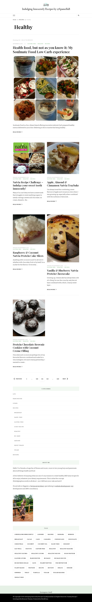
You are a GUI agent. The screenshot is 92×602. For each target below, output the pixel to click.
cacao (29, 539)
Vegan (16, 450)
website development (62, 486)
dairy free (55, 544)
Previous (19, 379)
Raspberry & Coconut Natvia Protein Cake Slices (28, 254)
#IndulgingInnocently (24, 534)
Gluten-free (31, 43)
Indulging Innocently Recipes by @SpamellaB (46, 9)
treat (27, 572)
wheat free (19, 577)
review (51, 568)
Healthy (40, 43)
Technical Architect (37, 486)
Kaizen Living (20, 558)
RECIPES (47, 43)
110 (37, 379)
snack (60, 568)
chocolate (72, 539)
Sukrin (69, 568)
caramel (47, 539)
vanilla (36, 572)
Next (64, 379)
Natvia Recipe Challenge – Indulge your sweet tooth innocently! (28, 185)
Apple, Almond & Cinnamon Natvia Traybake (63, 183)
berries (71, 534)
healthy (52, 548)
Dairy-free (18, 417)
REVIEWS (16, 455)
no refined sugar (21, 563)
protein (31, 568)
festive (29, 548)
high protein (69, 553)
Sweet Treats (19, 445)
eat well (18, 548)
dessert (66, 544)
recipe (41, 568)
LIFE (14, 394)
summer (18, 572)
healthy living (37, 553)
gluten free (40, 548)
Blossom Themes (27, 599)
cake (38, 539)
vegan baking (59, 572)
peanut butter (46, 563)
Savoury (17, 440)
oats (34, 563)
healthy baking (66, 548)
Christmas (19, 544)
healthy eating (21, 553)
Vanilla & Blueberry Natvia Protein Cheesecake (62, 272)
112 (48, 379)
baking (51, 534)
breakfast (19, 539)
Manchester (35, 558)
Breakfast (18, 412)
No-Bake (17, 436)
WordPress (44, 599)
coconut (30, 544)
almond (40, 534)
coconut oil (42, 544)
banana (61, 534)
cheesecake (59, 539)
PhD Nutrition (61, 563)
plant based (19, 568)
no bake (47, 558)
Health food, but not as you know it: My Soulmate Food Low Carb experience (43, 49)
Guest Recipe (19, 426)
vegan (46, 572)
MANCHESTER (17, 398)
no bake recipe (60, 558)
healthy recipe (54, 553)
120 (58, 379)
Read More (17, 132)
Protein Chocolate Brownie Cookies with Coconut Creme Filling (28, 347)
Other (15, 403)
